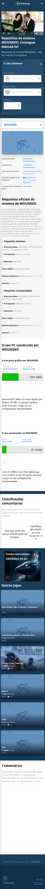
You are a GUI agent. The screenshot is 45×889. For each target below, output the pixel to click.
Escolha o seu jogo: (22, 124)
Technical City (22, 4)
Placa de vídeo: (10, 86)
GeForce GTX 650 (10, 369)
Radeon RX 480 (29, 369)
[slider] (17, 33)
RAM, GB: (8, 100)
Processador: (9, 73)
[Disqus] (22, 820)
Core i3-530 (6, 441)
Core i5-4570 (27, 441)
